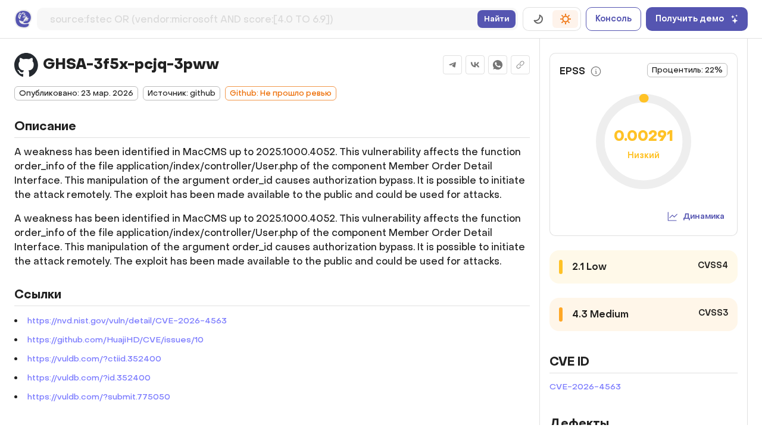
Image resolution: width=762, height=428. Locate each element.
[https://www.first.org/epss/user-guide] (596, 71)
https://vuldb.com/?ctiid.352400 (94, 358)
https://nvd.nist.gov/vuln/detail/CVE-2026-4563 (127, 320)
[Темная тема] (538, 19)
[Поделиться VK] (475, 64)
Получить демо (689, 18)
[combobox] (261, 17)
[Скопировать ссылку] (520, 64)
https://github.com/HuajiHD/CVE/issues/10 (115, 339)
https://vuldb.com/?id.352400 (89, 377)
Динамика (703, 216)
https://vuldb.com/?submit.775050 (98, 396)
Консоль (613, 18)
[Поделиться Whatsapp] (497, 64)
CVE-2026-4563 (585, 386)
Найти (496, 19)
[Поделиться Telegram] (452, 64)
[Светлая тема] (565, 19)
